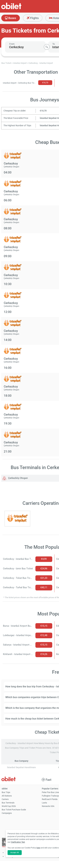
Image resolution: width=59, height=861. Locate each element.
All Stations (7, 796)
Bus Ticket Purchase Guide (14, 809)
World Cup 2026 (9, 806)
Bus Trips (6, 792)
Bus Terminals (8, 803)
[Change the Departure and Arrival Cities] (47, 47)
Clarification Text (18, 842)
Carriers (5, 799)
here (38, 848)
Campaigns (7, 813)
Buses (12, 18)
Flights (34, 18)
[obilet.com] (19, 8)
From (11, 44)
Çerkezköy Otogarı (18, 478)
